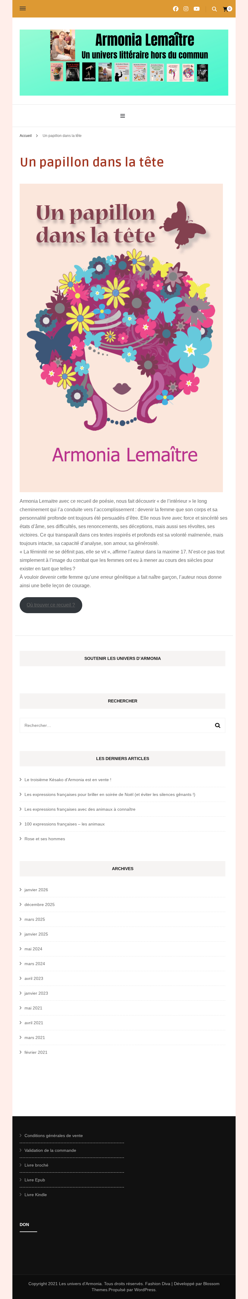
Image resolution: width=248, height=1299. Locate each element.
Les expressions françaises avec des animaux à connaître (79, 809)
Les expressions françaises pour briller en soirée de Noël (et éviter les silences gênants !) (109, 794)
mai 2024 (33, 948)
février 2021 (35, 1052)
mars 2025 (34, 919)
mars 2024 (34, 963)
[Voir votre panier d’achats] (225, 9)
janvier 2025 (36, 934)
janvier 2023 (36, 993)
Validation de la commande (50, 1150)
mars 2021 (34, 1037)
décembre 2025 (39, 904)
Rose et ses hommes (44, 838)
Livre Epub (34, 1179)
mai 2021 (33, 1008)
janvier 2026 (36, 889)
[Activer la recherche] (214, 9)
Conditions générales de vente (53, 1135)
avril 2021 (33, 1022)
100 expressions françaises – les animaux (64, 824)
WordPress (144, 1289)
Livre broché (36, 1165)
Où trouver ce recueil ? (51, 604)
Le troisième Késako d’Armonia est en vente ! (67, 779)
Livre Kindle (35, 1194)
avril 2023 (33, 978)
